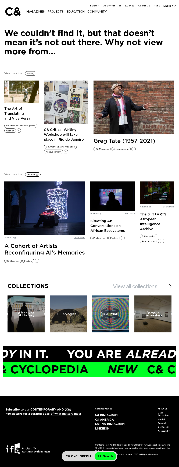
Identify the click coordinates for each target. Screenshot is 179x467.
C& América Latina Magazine (20, 125)
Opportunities (112, 5)
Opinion (10, 131)
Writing (30, 73)
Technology (32, 174)
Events (129, 5)
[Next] (168, 286)
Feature (28, 261)
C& (13, 11)
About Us (144, 5)
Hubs (157, 5)
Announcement (53, 152)
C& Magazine (102, 149)
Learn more (79, 237)
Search (94, 5)
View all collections (135, 286)
